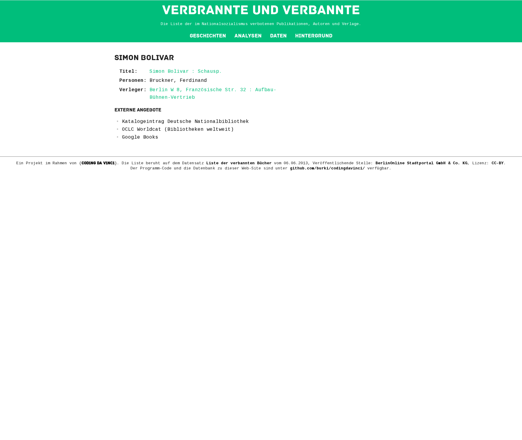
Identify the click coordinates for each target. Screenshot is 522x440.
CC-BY (497, 163)
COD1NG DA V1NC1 (98, 163)
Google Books (140, 137)
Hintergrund (313, 36)
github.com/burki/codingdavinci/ (327, 168)
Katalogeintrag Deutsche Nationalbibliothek (185, 121)
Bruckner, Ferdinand (178, 80)
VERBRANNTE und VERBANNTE (261, 10)
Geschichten (208, 36)
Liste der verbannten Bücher (239, 163)
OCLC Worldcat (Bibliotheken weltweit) (178, 129)
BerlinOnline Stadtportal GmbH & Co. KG (421, 163)
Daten (278, 36)
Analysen (248, 36)
